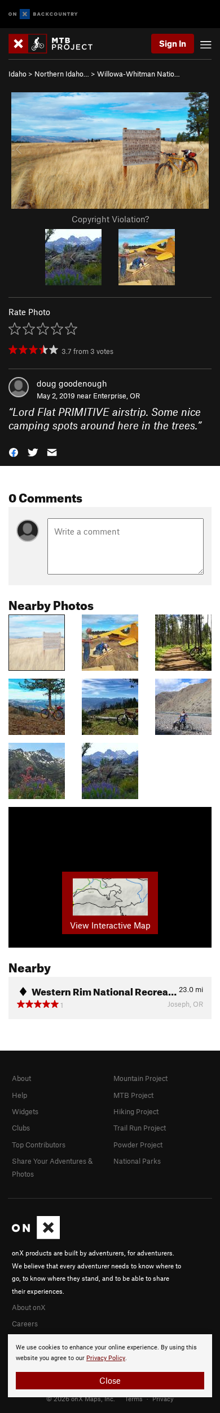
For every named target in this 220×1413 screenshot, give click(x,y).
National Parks (137, 1160)
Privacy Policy (105, 1358)
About (21, 1078)
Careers (25, 1323)
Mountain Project (140, 1078)
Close (110, 1380)
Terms (134, 1398)
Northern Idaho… (61, 73)
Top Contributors (38, 1144)
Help (19, 1095)
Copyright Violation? (110, 219)
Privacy (163, 1398)
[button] (13, 451)
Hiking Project (136, 1111)
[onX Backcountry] (43, 14)
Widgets (25, 1111)
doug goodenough (72, 383)
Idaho (17, 73)
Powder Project (137, 1144)
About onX (29, 1307)
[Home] (56, 43)
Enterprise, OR (116, 395)
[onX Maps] (36, 1236)
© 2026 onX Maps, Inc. (80, 1398)
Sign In (172, 43)
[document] (110, 1365)
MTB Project (133, 1095)
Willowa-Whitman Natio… (138, 73)
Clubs (21, 1127)
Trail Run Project (139, 1127)
